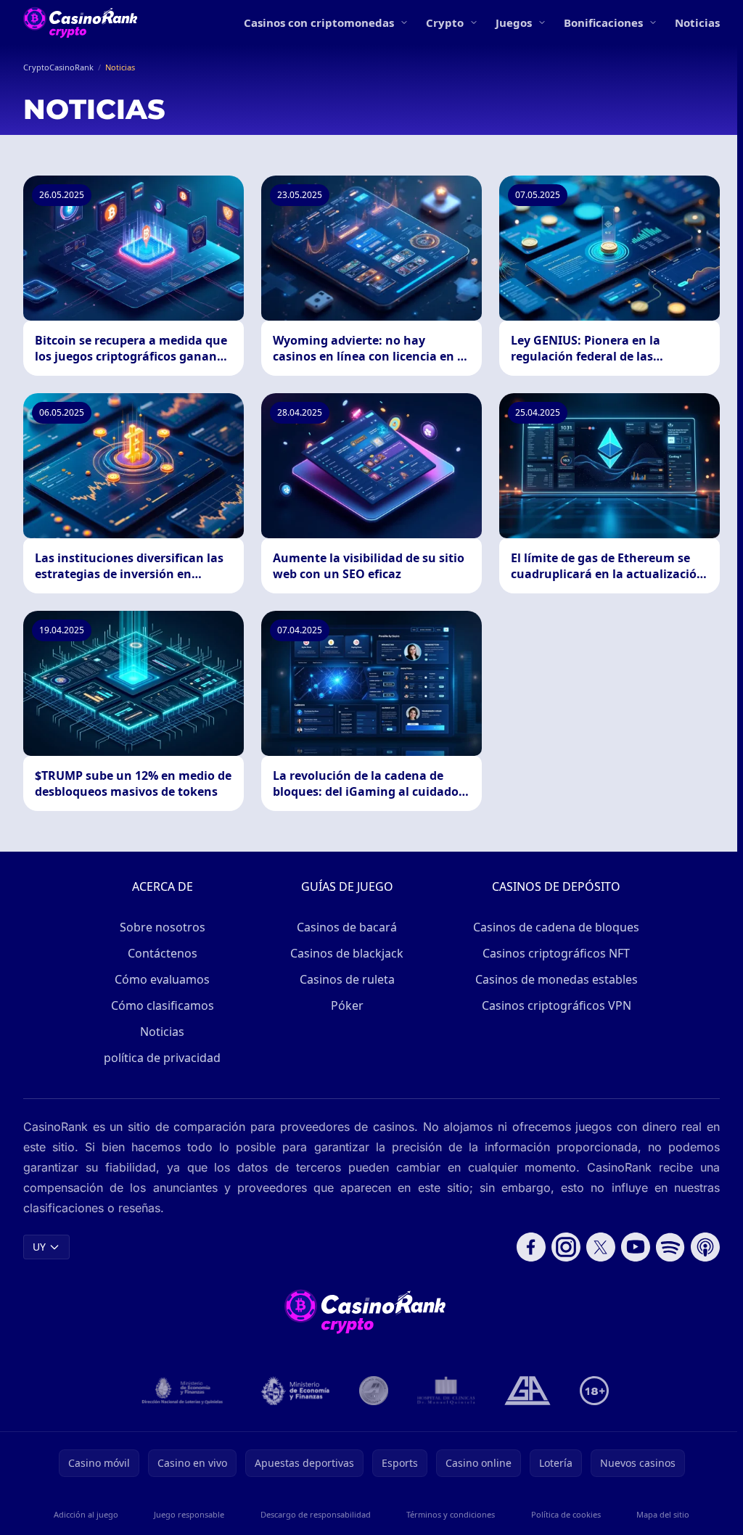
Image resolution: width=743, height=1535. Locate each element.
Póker (347, 1005)
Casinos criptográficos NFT (556, 953)
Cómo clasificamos (162, 1005)
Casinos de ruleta (347, 979)
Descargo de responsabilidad (315, 1514)
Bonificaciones (603, 22)
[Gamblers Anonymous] (527, 1390)
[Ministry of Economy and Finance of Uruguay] (295, 1390)
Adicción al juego (86, 1514)
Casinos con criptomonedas (319, 22)
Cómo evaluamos (162, 979)
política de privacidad (162, 1058)
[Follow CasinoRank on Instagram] (565, 1247)
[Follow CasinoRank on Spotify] (670, 1247)
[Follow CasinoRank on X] (600, 1247)
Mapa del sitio (662, 1514)
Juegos (514, 22)
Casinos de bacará (347, 927)
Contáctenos (162, 953)
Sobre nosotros (162, 927)
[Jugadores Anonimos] (373, 1390)
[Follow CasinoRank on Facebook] (531, 1247)
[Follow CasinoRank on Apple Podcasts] (705, 1247)
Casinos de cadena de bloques (556, 927)
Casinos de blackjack (346, 953)
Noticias (697, 22)
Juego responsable (189, 1514)
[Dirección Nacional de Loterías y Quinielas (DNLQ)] (182, 1390)
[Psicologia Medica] (446, 1390)
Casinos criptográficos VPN (556, 1005)
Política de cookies (566, 1514)
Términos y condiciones (450, 1514)
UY (39, 1247)
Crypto (445, 22)
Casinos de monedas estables (556, 979)
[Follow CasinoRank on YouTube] (635, 1247)
